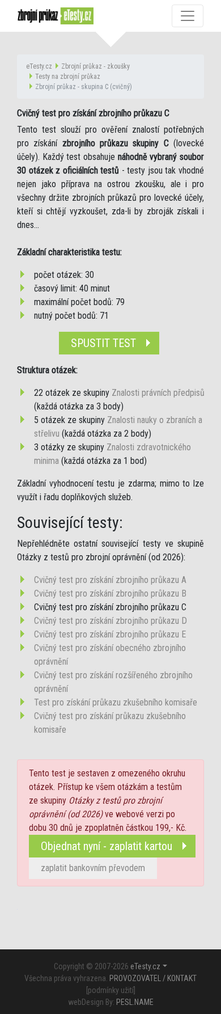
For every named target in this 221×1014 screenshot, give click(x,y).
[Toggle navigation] (187, 16)
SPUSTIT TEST (103, 343)
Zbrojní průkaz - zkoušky (95, 66)
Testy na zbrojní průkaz (67, 77)
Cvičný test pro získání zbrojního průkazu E (110, 634)
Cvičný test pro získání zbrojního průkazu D (110, 620)
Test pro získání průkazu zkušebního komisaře (115, 702)
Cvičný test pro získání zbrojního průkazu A (110, 579)
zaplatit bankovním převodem (93, 868)
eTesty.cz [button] (145, 966)
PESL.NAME (135, 1002)
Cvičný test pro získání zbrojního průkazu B (110, 593)
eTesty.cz (39, 66)
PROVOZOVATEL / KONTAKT (153, 978)
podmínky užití (111, 990)
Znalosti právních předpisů (158, 392)
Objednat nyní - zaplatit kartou (106, 846)
